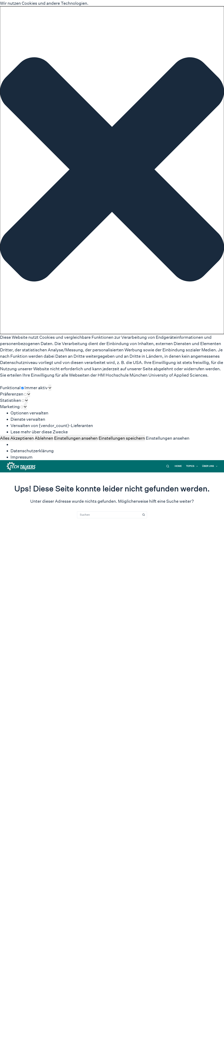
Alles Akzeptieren (17, 438)
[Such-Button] (143, 514)
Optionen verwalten (29, 412)
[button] (112, 170)
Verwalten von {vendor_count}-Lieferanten (51, 425)
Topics (190, 466)
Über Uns (208, 466)
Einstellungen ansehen (76, 438)
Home (178, 466)
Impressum (21, 457)
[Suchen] (167, 466)
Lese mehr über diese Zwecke (39, 431)
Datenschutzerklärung (32, 450)
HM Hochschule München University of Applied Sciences (152, 375)
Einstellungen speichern (122, 438)
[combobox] (108, 514)
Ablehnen (44, 438)
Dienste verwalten (27, 419)
